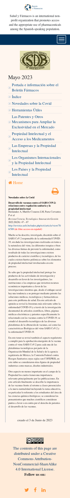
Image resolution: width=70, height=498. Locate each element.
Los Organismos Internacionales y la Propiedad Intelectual (36, 160)
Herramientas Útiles (27, 109)
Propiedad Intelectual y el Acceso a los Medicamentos (33, 136)
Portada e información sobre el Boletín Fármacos (35, 87)
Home (17, 182)
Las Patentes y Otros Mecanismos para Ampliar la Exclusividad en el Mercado (34, 122)
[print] (55, 192)
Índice (16, 96)
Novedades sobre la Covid (32, 103)
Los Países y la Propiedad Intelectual (31, 172)
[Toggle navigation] (61, 39)
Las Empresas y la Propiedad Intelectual (34, 148)
